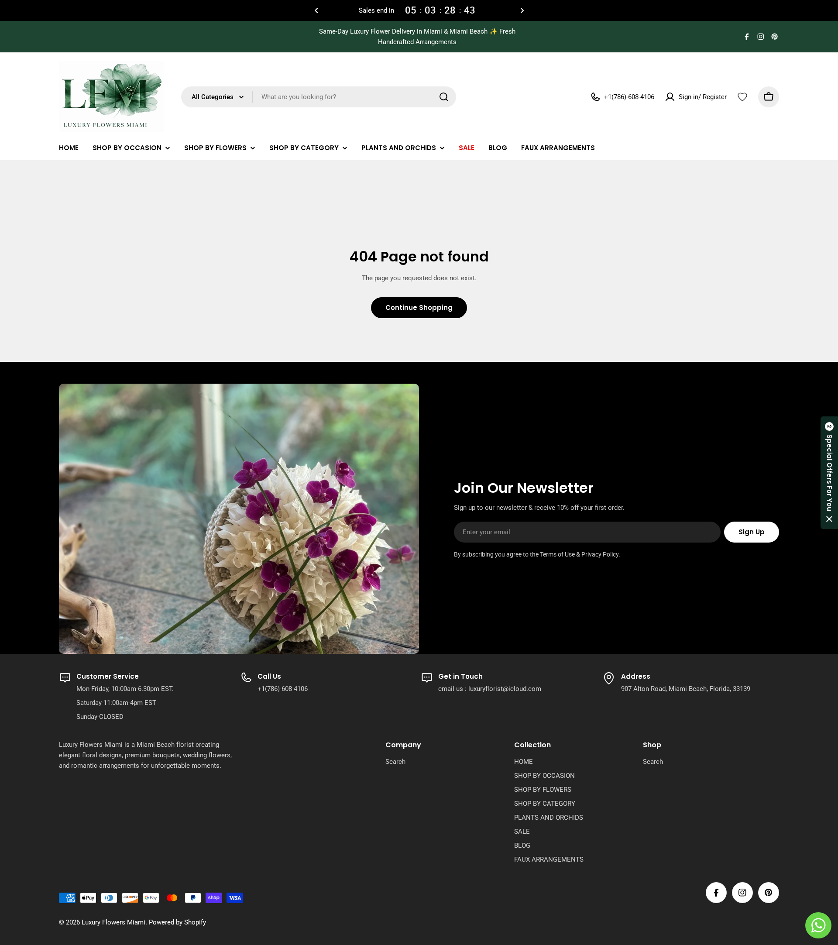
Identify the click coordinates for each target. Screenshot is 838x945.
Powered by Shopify (177, 922)
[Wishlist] (742, 97)
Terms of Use (557, 554)
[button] (316, 10)
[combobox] (318, 96)
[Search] (444, 97)
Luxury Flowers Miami (113, 922)
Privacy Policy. (600, 554)
